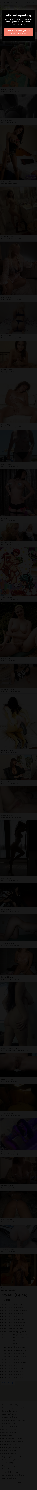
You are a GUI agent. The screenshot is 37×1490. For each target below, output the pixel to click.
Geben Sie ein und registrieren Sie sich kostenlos (18, 32)
